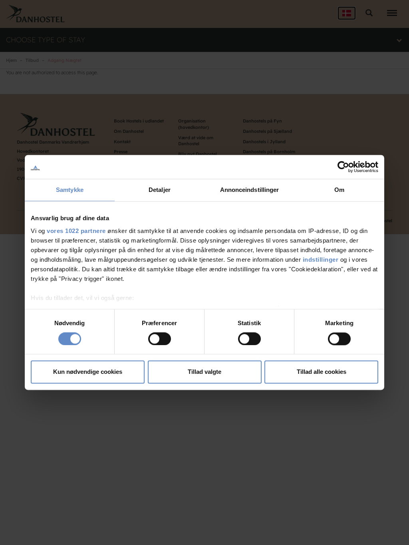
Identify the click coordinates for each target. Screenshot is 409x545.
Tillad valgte (204, 372)
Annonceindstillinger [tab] (249, 189)
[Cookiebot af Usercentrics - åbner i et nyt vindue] (343, 167)
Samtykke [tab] (69, 189)
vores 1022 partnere (76, 230)
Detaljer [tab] (160, 189)
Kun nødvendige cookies (87, 372)
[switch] (159, 338)
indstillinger (321, 259)
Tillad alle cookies (321, 372)
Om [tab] (339, 189)
